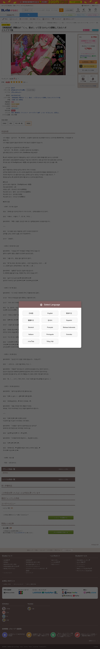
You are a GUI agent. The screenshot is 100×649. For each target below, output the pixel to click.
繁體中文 (31, 320)
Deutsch (31, 327)
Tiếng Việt (50, 341)
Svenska (69, 334)
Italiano (31, 334)
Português (50, 334)
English (50, 313)
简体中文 (69, 313)
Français (50, 327)
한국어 (50, 320)
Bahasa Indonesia (69, 327)
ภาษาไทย (31, 341)
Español (69, 320)
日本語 (31, 313)
